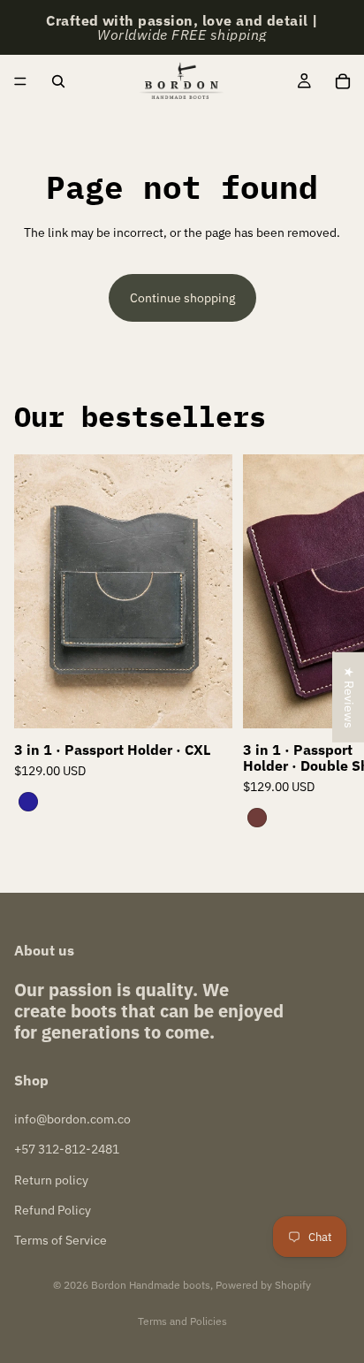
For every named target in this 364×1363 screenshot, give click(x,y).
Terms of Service (60, 1240)
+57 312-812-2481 (66, 1149)
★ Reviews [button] (349, 697)
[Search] (58, 81)
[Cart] (342, 81)
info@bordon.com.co (72, 1119)
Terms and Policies (182, 1321)
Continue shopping (182, 298)
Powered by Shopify (263, 1284)
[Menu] (20, 81)
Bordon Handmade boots (150, 1284)
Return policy (51, 1180)
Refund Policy (52, 1210)
